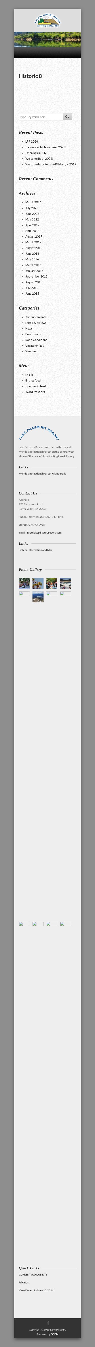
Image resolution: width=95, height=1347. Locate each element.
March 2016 (33, 265)
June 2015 (32, 293)
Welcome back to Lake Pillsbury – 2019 (50, 164)
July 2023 (31, 208)
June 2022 (32, 213)
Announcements (35, 317)
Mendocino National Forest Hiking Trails (42, 473)
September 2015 (36, 276)
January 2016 (34, 270)
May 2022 (32, 219)
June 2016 (32, 253)
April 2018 (32, 231)
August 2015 (33, 282)
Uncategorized (34, 345)
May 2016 (32, 259)
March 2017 (33, 242)
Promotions (33, 334)
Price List (24, 1282)
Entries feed (33, 380)
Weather (31, 351)
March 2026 (33, 202)
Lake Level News (35, 322)
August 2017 (33, 236)
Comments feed (35, 386)
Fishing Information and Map (35, 550)
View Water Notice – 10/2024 (36, 1290)
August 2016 (33, 248)
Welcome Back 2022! (39, 158)
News (28, 328)
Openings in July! (36, 153)
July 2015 (31, 288)
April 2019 (32, 225)
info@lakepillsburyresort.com (44, 532)
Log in (29, 374)
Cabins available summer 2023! (45, 147)
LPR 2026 (31, 141)
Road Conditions (36, 340)
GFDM (55, 1334)
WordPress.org (35, 392)
